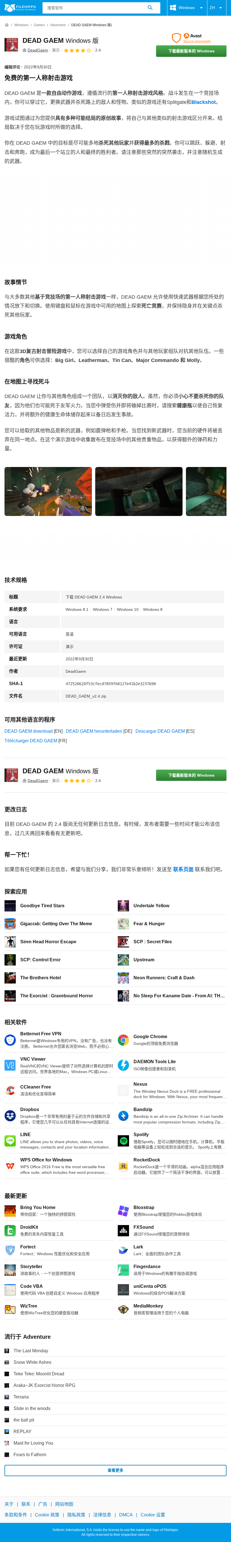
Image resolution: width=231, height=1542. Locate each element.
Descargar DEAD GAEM (160, 731)
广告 (42, 1504)
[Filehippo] (20, 8)
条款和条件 (16, 1514)
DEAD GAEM (61, 40)
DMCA (126, 1514)
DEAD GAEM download (29, 731)
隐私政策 (76, 1514)
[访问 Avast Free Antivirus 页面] (191, 38)
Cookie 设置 (153, 1514)
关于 (9, 1504)
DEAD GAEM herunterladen (94, 731)
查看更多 (115, 1470)
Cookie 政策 (47, 1514)
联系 (25, 1504)
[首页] (7, 25)
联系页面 (183, 869)
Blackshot (204, 102)
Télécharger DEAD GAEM (31, 740)
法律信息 (102, 1514)
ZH (212, 7)
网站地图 (64, 1504)
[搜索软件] (150, 8)
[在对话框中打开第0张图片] (48, 491)
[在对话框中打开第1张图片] (139, 491)
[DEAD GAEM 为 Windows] (11, 45)
